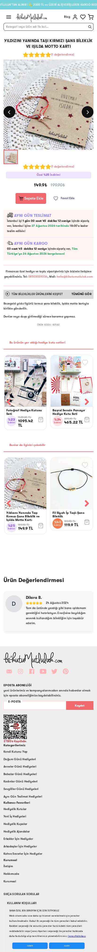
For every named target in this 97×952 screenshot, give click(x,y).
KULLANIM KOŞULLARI (21, 903)
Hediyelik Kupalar (15, 824)
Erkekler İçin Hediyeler (18, 839)
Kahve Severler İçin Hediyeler (23, 853)
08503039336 (37, 276)
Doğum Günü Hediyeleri (20, 759)
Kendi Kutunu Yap (15, 751)
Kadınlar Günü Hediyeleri (21, 781)
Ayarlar (67, 945)
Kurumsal (10, 881)
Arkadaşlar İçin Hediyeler (20, 846)
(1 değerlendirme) (62, 54)
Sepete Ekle (33, 198)
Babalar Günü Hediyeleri (20, 774)
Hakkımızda (11, 873)
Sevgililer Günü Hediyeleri (21, 789)
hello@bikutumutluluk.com (75, 276)
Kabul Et (30, 945)
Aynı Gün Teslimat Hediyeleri (23, 796)
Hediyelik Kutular (15, 809)
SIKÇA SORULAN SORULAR (21, 894)
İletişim (8, 866)
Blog (67, 16)
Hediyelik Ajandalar (17, 831)
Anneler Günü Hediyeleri (20, 766)
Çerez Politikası (77, 936)
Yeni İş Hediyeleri (15, 816)
